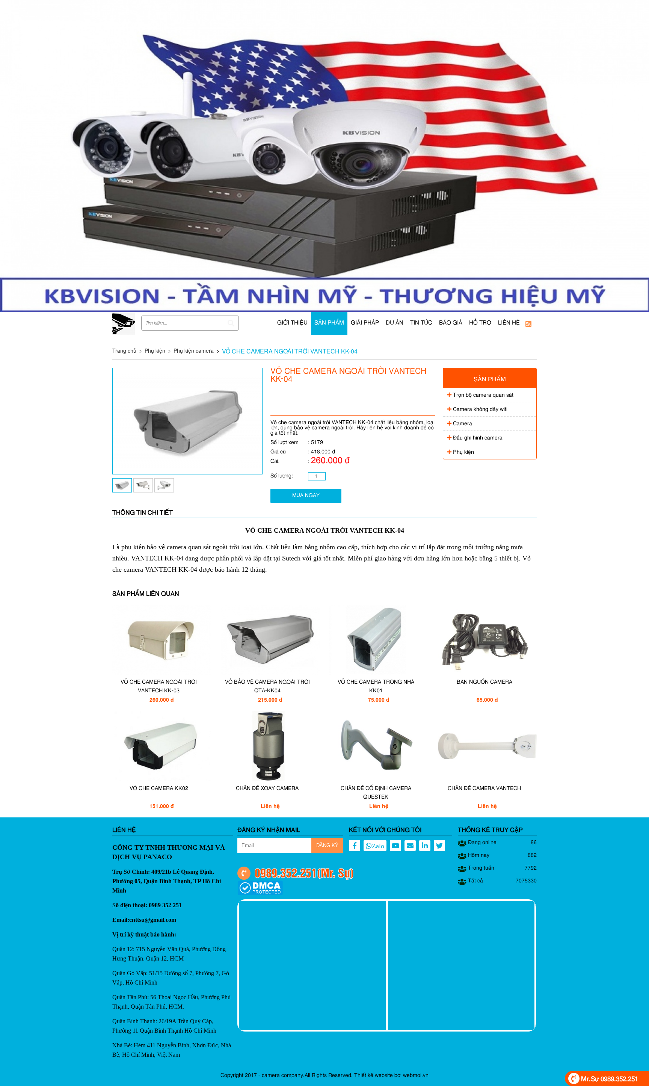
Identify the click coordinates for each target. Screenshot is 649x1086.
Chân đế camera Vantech (484, 788)
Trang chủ (124, 350)
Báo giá (450, 323)
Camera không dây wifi (479, 409)
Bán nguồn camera (484, 682)
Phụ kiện (155, 350)
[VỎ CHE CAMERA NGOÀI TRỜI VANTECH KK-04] (188, 472)
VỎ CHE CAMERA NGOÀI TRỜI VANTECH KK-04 (290, 351)
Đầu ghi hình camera (477, 438)
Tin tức (421, 323)
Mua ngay (306, 495)
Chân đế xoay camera (267, 788)
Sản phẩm (329, 323)
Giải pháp (365, 323)
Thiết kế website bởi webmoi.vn (391, 1075)
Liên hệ (509, 323)
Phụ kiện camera (194, 350)
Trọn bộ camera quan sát (482, 395)
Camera (461, 423)
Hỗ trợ (480, 323)
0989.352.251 (286, 872)
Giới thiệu (292, 323)
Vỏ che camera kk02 (159, 788)
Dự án (394, 323)
